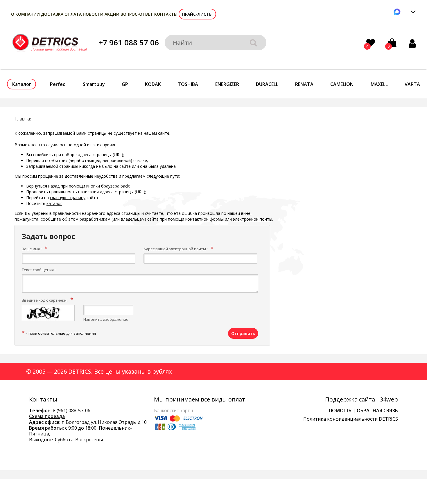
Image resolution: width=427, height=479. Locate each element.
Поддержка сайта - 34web (361, 399)
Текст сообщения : (38, 269)
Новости (93, 14)
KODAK (153, 84)
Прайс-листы (197, 14)
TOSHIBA (188, 84)
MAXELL (379, 84)
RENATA (304, 84)
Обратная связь (377, 410)
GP (125, 84)
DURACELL (267, 84)
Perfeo (58, 84)
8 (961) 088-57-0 (70, 410)
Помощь (340, 410)
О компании (25, 14)
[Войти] (412, 43)
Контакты (165, 14)
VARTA (412, 84)
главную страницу (67, 197)
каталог (54, 203)
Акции (112, 14)
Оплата (73, 14)
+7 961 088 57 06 (129, 42)
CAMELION (342, 84)
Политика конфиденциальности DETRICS (350, 419)
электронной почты (252, 219)
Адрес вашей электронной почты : (175, 248)
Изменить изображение (105, 319)
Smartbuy (94, 84)
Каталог (21, 84)
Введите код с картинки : (45, 300)
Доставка (52, 14)
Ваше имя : (32, 248)
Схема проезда (47, 416)
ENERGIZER (227, 84)
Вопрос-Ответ (137, 14)
